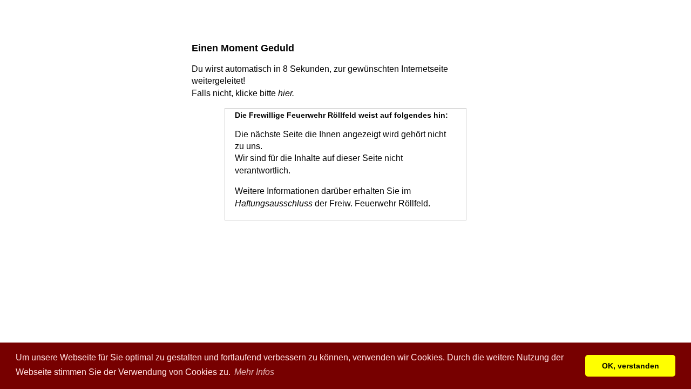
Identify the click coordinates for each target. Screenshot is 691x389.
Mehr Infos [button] (254, 372)
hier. (286, 93)
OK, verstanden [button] (630, 365)
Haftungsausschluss (274, 203)
